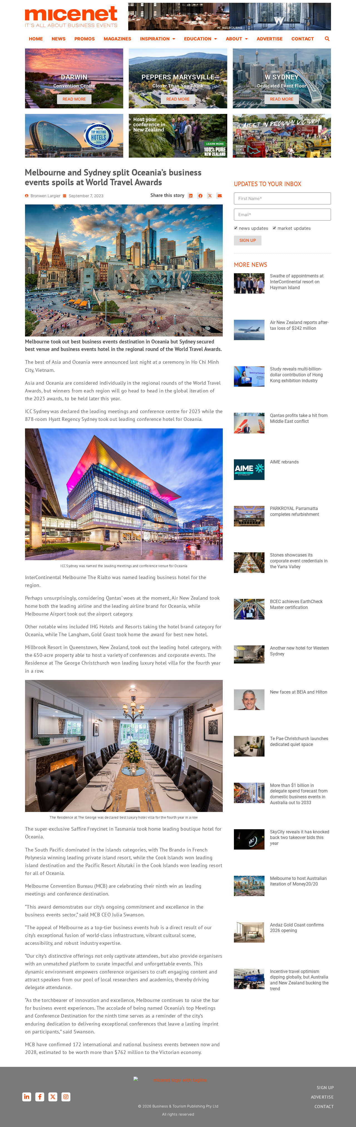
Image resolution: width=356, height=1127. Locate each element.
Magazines (117, 39)
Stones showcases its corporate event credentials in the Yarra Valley (299, 560)
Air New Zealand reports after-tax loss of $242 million (299, 325)
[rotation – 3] (282, 156)
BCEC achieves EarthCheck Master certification (296, 604)
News (59, 39)
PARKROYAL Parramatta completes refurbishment (294, 511)
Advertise (270, 39)
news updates (253, 228)
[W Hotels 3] (74, 156)
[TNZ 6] (178, 156)
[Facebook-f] (39, 1096)
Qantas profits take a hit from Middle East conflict (299, 418)
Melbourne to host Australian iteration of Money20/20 (298, 881)
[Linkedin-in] (26, 1096)
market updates (294, 228)
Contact (302, 39)
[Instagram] (65, 1096)
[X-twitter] (52, 1096)
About (234, 39)
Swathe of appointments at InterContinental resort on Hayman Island (296, 281)
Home (36, 39)
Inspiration (155, 39)
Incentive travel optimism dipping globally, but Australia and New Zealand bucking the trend (299, 980)
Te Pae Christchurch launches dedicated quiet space (299, 741)
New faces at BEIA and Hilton (298, 692)
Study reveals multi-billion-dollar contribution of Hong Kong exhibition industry (296, 374)
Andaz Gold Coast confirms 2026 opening (297, 927)
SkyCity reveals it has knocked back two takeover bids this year (299, 837)
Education (197, 39)
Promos (85, 39)
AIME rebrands (284, 462)
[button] (327, 39)
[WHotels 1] (229, 29)
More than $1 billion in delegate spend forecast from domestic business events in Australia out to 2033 (299, 794)
